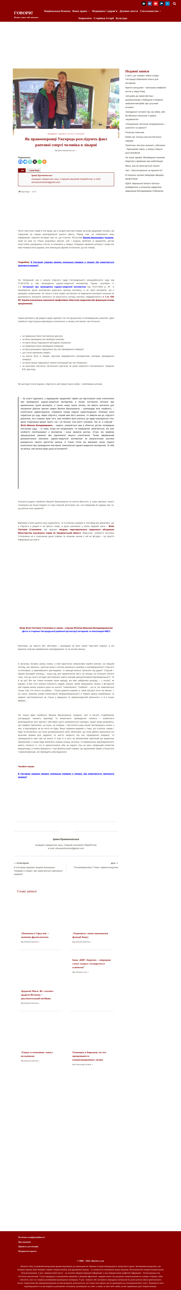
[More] (44, 162)
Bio (22, 170)
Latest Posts (34, 170)
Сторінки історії (104, 18)
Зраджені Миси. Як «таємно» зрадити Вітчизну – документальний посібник (37, 994)
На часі (71, 134)
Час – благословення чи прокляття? (144, 170)
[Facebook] (150, 3)
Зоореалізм (85, 18)
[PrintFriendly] (30, 162)
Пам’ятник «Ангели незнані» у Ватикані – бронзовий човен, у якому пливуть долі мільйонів (145, 149)
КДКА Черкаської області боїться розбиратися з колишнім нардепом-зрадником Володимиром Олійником (144, 187)
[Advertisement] (90, 40)
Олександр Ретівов (83, 1064)
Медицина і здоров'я (57, 134)
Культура (121, 18)
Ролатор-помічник (134, 132)
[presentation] (40, 912)
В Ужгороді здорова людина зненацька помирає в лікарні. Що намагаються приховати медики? (38, 868)
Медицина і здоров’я (104, 11)
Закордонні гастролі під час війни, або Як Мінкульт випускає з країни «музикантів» (145, 116)
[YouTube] (156, 3)
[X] (35, 162)
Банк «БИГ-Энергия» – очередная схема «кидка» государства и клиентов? (91, 963)
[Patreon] (161, 3)
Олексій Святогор (31, 942)
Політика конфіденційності (31, 1237)
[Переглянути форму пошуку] (174, 3)
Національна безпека (57, 11)
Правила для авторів (28, 1246)
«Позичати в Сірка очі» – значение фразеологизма (35, 935)
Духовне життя (129, 11)
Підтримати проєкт (27, 1251)
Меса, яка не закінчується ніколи (142, 166)
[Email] (144, 3)
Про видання (24, 1241)
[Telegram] (167, 3)
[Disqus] (66, 1122)
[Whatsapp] (39, 162)
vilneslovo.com (81, 972)
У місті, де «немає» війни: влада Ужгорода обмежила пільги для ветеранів (142, 79)
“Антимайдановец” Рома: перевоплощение (96, 865)
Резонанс (80, 134)
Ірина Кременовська (66, 150)
